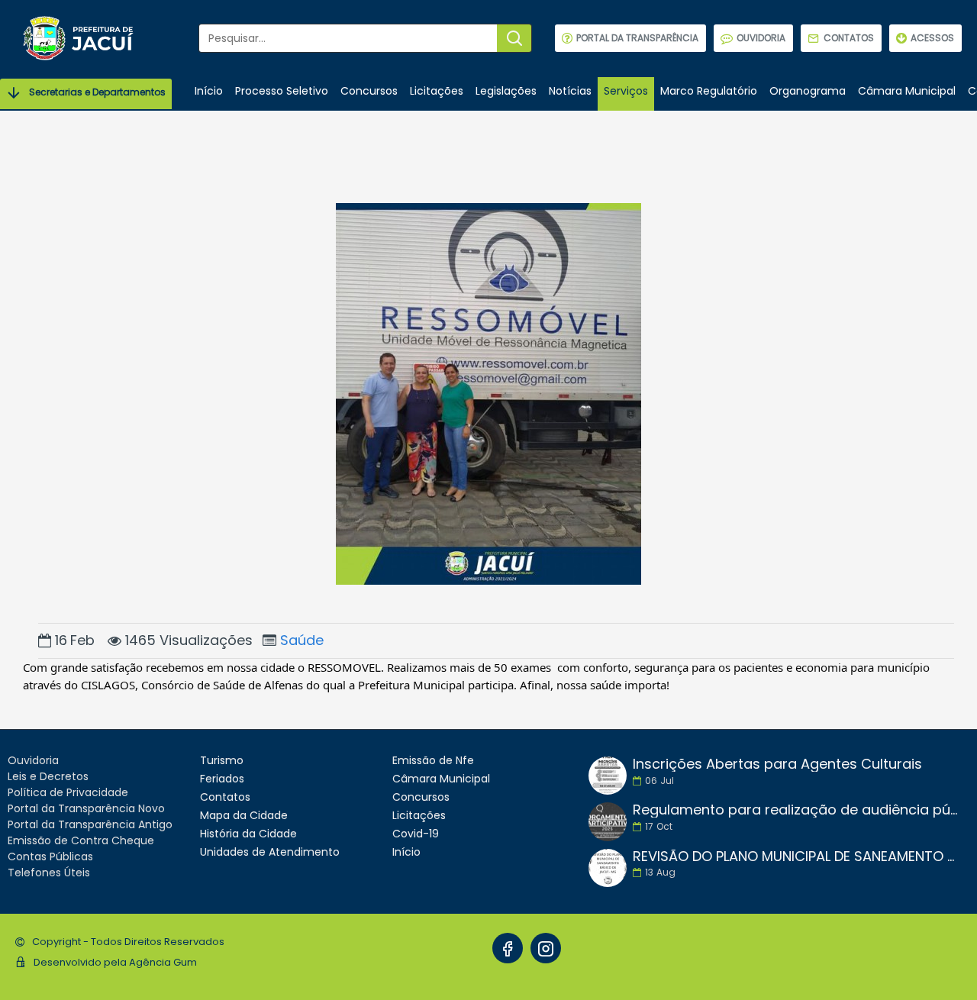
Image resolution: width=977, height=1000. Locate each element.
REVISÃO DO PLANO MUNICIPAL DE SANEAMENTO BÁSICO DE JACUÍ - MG (796, 856)
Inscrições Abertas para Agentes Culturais (777, 764)
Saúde (302, 640)
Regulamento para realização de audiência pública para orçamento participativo (796, 810)
